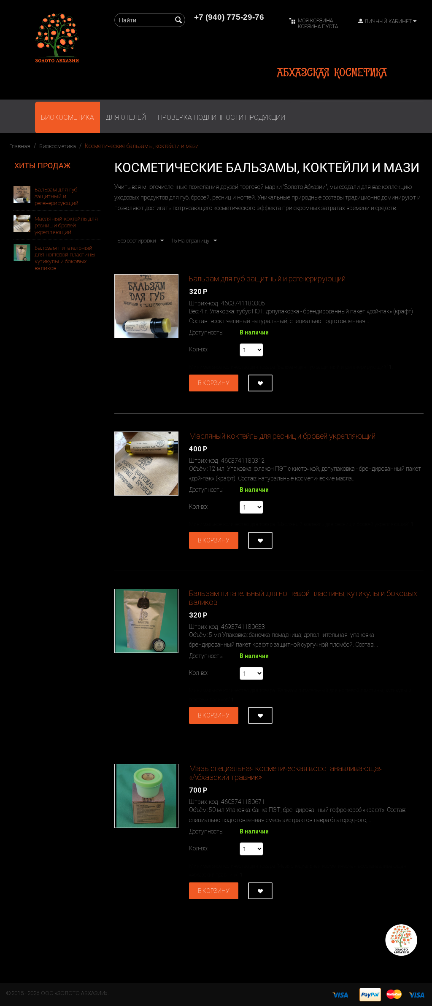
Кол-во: (198, 349)
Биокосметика (67, 117)
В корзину (214, 383)
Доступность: (206, 332)
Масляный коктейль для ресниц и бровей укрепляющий (66, 225)
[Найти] (179, 20)
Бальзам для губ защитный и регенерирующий (56, 196)
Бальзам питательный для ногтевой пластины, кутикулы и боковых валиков (66, 258)
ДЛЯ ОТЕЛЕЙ (126, 117)
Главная (19, 146)
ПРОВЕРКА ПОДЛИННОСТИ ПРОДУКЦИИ (221, 117)
